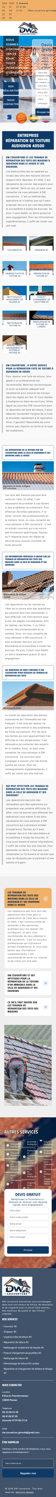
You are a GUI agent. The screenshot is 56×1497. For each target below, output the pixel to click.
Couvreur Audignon (15, 1154)
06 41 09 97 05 (11, 10)
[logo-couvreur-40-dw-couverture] (28, 28)
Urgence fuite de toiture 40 (18, 1336)
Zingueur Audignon (48, 1151)
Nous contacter (11, 102)
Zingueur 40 (10, 1331)
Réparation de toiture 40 (16, 1342)
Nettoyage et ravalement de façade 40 (24, 1347)
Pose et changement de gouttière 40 (22, 1352)
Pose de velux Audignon (31, 1173)
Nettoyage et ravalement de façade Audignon (31, 1156)
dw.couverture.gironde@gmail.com (20, 1432)
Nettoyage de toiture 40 (16, 1358)
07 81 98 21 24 (22, 7)
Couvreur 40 (10, 1326)
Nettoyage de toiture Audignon (15, 1165)
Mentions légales (25, 1492)
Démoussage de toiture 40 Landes (21, 1363)
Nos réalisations (11, 88)
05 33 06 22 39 (4, 10)
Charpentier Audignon (15, 1145)
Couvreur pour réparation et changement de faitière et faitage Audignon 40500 (48, 1171)
